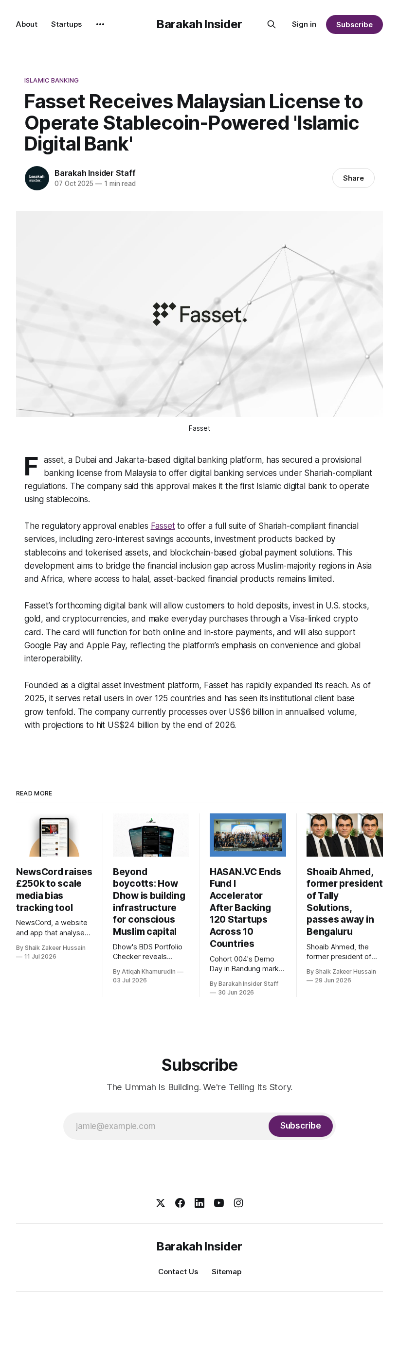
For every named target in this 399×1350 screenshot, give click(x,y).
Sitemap (226, 1271)
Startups (66, 24)
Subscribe (354, 24)
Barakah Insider (199, 24)
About (26, 24)
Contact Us (178, 1271)
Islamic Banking (51, 80)
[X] (160, 1203)
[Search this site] (271, 24)
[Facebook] (180, 1203)
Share (353, 178)
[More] (100, 24)
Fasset (163, 526)
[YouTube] (219, 1203)
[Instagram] (238, 1203)
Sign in (304, 24)
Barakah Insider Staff (95, 173)
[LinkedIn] (199, 1203)
